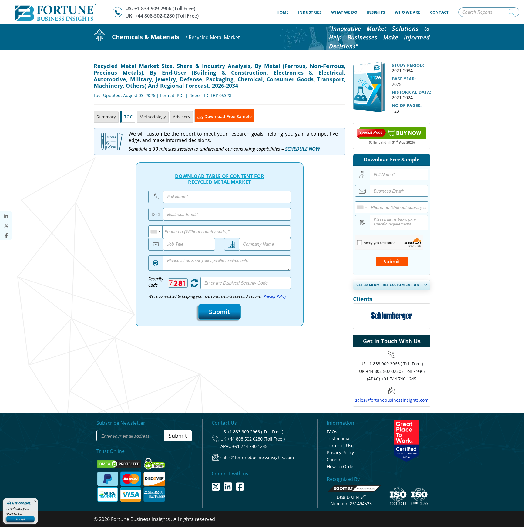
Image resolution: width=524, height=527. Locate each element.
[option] (391, 316)
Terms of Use (340, 445)
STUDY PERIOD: (408, 65)
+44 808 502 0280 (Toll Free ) (256, 439)
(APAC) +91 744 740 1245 (391, 379)
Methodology (152, 117)
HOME (285, 12)
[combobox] (156, 232)
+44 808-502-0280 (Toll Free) (167, 15)
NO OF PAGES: (407, 105)
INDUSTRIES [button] (309, 12)
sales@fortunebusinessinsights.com (391, 400)
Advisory (181, 117)
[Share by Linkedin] (6, 216)
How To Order (341, 466)
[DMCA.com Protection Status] (119, 463)
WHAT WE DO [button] (344, 12)
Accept (20, 519)
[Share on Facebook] (6, 236)
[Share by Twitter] (6, 226)
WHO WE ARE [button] (407, 12)
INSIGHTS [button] (376, 12)
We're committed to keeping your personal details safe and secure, (217, 296)
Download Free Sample (227, 116)
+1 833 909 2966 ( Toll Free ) (395, 364)
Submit (219, 312)
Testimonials (340, 438)
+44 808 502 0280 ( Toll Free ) (395, 371)
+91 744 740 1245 (249, 446)
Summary (106, 117)
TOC (128, 117)
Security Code (155, 282)
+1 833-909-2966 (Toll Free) (164, 8)
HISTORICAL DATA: (411, 92)
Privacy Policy (275, 296)
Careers (335, 459)
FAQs (332, 431)
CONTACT (439, 12)
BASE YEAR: (404, 79)
